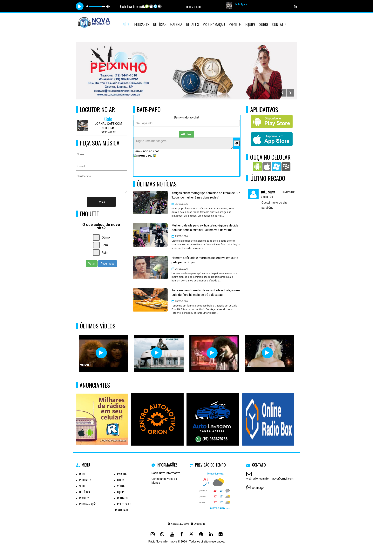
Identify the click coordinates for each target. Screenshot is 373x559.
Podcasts (141, 24)
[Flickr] (220, 534)
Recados (192, 24)
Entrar (188, 134)
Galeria (176, 24)
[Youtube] (172, 534)
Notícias (159, 24)
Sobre (263, 24)
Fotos (121, 480)
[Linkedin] (211, 534)
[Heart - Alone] (101, 352)
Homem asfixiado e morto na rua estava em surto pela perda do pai (205, 260)
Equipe (250, 24)
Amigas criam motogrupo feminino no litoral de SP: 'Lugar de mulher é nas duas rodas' (206, 195)
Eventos (235, 24)
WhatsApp (258, 488)
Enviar (101, 202)
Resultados (107, 263)
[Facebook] (182, 534)
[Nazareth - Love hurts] (212, 352)
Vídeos (121, 486)
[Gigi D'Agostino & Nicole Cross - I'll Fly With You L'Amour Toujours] (267, 352)
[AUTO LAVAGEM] (213, 412)
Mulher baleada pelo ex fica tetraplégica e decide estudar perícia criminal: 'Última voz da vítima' (205, 228)
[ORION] (157, 412)
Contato (279, 24)
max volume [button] (108, 6)
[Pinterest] (201, 534)
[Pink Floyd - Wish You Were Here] (156, 352)
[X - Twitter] (191, 534)
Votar (91, 263)
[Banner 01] (268, 412)
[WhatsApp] (162, 534)
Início (126, 24)
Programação (214, 24)
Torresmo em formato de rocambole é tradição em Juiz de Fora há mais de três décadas (206, 292)
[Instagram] (152, 534)
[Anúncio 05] (102, 412)
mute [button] (88, 6)
